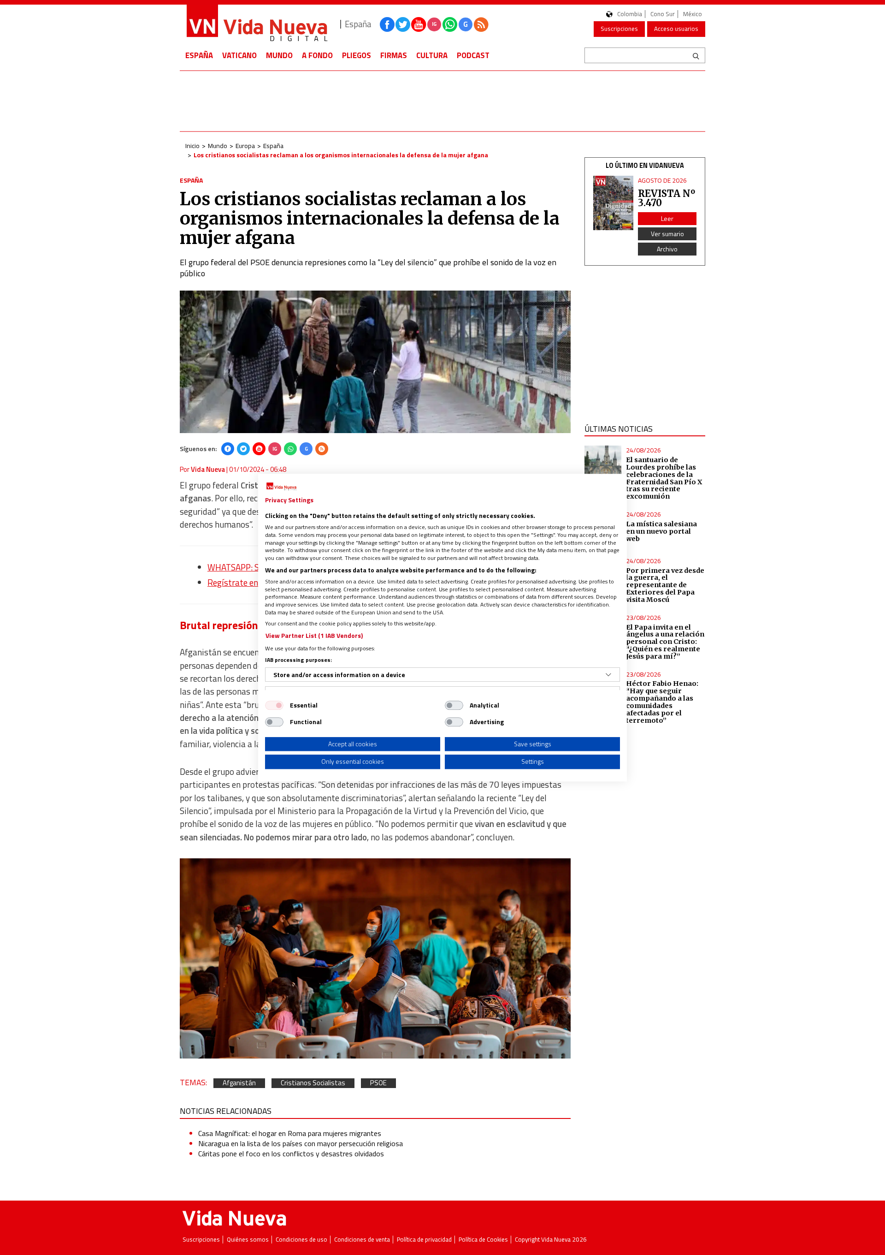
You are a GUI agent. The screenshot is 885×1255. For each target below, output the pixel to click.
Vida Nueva (208, 469)
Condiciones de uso (301, 1239)
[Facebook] (227, 448)
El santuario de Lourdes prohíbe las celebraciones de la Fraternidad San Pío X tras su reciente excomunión (664, 478)
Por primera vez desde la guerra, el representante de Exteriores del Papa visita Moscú (665, 585)
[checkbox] (274, 705)
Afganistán (239, 1083)
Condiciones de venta (362, 1239)
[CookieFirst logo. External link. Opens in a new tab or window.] (281, 486)
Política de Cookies (483, 1239)
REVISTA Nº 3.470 (666, 198)
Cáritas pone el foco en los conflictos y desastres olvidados (291, 1153)
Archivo (667, 249)
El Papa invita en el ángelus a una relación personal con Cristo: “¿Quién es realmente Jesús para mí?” (665, 641)
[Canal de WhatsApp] (450, 24)
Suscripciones (619, 28)
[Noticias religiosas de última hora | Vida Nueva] (257, 24)
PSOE (378, 1083)
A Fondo (317, 55)
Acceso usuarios (676, 28)
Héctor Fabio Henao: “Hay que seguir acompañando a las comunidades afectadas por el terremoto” (662, 701)
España (199, 55)
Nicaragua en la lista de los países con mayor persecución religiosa (300, 1143)
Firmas (393, 55)
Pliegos (356, 55)
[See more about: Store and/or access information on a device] (608, 674)
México (692, 14)
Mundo (279, 55)
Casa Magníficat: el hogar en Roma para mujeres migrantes (289, 1133)
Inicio (192, 145)
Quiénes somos (248, 1239)
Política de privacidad (424, 1239)
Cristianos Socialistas (313, 1083)
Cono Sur (662, 14)
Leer (667, 218)
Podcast (473, 55)
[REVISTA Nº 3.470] (613, 203)
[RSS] (321, 448)
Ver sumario (667, 233)
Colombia (629, 14)
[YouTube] (259, 448)
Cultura (432, 55)
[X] (243, 448)
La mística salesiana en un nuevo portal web (661, 531)
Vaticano (239, 55)
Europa (245, 145)
